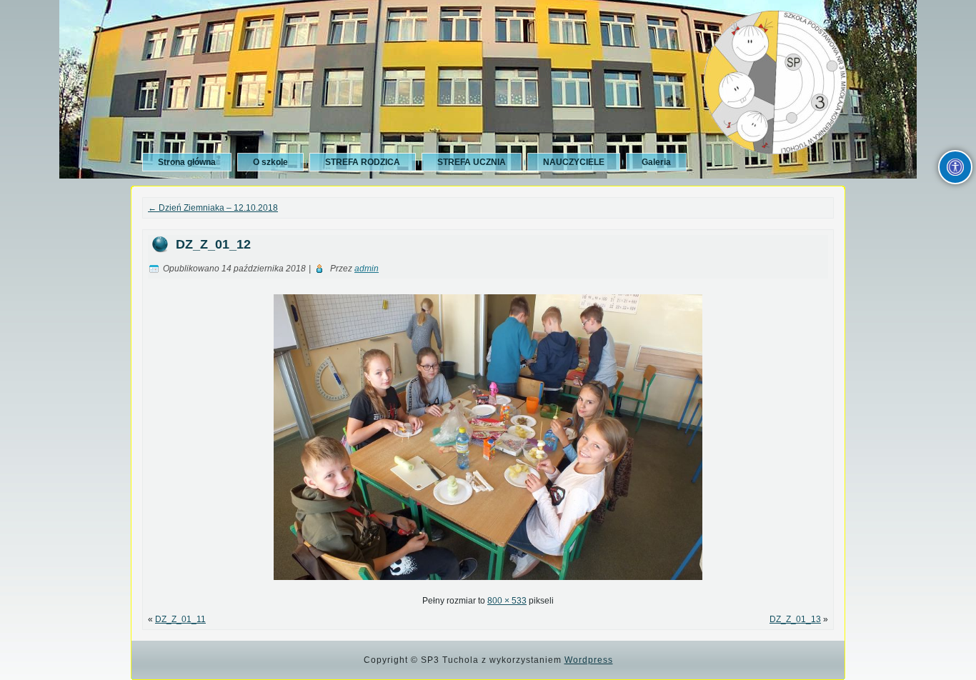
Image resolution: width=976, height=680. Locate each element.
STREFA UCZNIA (471, 162)
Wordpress (588, 660)
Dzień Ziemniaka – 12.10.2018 (213, 208)
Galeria (656, 162)
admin (366, 269)
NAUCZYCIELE (573, 162)
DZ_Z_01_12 (213, 244)
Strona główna (187, 162)
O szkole (270, 162)
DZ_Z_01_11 (180, 619)
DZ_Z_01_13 (795, 619)
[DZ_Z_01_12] (488, 584)
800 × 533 (507, 601)
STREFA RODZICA (362, 162)
